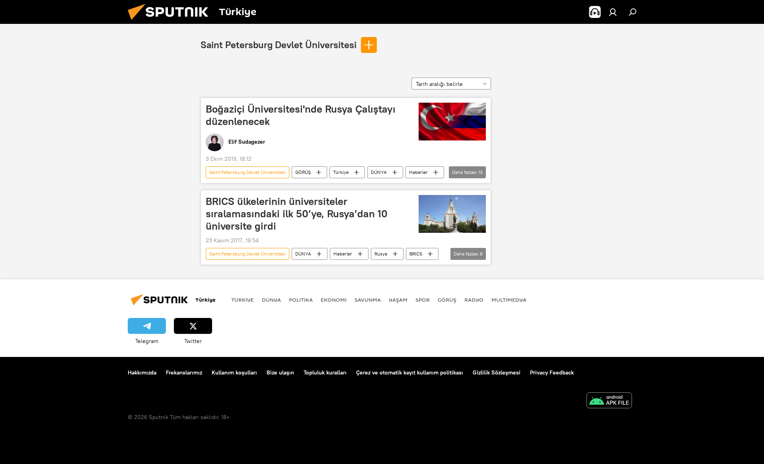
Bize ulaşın (280, 372)
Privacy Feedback (552, 372)
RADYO (473, 299)
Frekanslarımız (184, 372)
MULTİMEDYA (508, 299)
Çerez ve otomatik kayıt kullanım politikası (409, 372)
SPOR (422, 299)
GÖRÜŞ (303, 172)
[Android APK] (609, 401)
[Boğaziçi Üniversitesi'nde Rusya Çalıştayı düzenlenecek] (452, 121)
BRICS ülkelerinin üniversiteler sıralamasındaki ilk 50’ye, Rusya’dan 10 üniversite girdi (297, 213)
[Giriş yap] (613, 12)
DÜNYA (379, 172)
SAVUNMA (368, 299)
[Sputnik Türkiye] (171, 21)
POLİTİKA (301, 299)
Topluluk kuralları (325, 372)
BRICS (415, 254)
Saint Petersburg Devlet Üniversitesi (279, 45)
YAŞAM (398, 299)
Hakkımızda (142, 372)
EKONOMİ (334, 299)
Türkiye (341, 172)
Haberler (418, 172)
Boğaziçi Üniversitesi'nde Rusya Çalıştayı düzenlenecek (301, 115)
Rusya (380, 254)
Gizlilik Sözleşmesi (496, 372)
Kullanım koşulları (234, 372)
